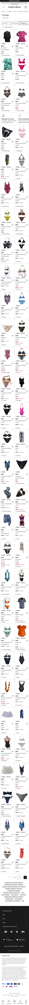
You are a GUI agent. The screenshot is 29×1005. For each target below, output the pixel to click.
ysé (23, 901)
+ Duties (21, 147)
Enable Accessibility (14, 1)
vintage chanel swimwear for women (13, 887)
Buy (4, 915)
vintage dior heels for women (13, 897)
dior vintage (5, 895)
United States (17, 995)
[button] (26, 7)
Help (4, 922)
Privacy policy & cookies (14, 950)
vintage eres (9, 899)
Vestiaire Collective (10, 926)
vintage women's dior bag (11, 893)
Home (3, 11)
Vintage (9, 11)
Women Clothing (23, 11)
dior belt (23, 895)
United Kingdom (10, 995)
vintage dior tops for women (14, 883)
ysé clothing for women (12, 901)
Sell (4, 919)
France (4, 995)
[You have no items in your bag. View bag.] (26, 7)
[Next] (18, 877)
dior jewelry (14, 895)
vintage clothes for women (13, 889)
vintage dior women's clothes (13, 885)
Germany (23, 995)
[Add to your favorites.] (13, 46)
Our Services (7, 911)
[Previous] (10, 877)
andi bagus (18, 899)
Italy (16, 996)
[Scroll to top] (25, 877)
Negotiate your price (8, 119)
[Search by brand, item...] (3, 7)
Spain (13, 996)
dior (23, 893)
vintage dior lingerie (13, 891)
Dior (15, 11)
